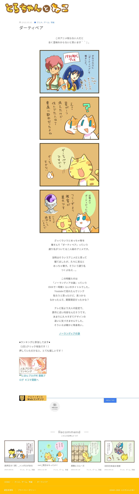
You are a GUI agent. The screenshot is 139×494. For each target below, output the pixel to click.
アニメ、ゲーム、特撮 (45, 22)
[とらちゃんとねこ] (36, 8)
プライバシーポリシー (27, 490)
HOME (7, 482)
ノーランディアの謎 (69, 333)
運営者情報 (8, 490)
